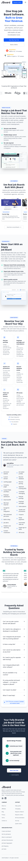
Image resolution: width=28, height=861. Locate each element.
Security (17, 820)
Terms (3, 817)
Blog (3, 811)
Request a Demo (17, 2)
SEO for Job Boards (6, 834)
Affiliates (4, 808)
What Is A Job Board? (7, 837)
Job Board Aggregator (7, 843)
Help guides (18, 805)
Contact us (4, 820)
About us (4, 805)
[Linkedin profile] (5, 798)
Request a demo (19, 814)
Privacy (3, 814)
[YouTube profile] (2, 798)
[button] (14, 622)
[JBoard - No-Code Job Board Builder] (5, 2)
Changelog (17, 808)
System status (18, 823)
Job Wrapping (5, 846)
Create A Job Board (6, 831)
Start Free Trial (14, 770)
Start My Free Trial (14, 40)
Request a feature (19, 811)
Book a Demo (14, 44)
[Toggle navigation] (25, 2)
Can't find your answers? (15, 702)
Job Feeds (4, 849)
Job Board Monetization (7, 840)
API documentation (19, 817)
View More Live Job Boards (13, 227)
